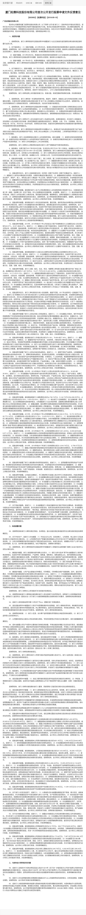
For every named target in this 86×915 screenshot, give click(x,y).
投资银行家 (8, 2)
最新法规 (38, 3)
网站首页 (19, 3)
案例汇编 (48, 3)
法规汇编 (29, 3)
